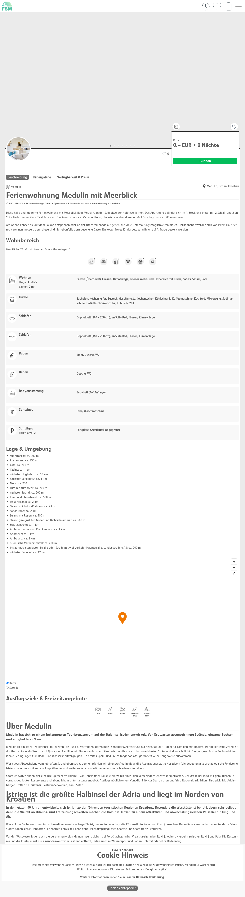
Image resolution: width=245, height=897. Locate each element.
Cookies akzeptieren (122, 888)
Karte (12, 683)
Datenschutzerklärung (150, 877)
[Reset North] (234, 573)
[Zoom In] (234, 562)
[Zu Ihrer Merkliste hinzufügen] (234, 127)
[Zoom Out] (234, 567)
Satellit (13, 687)
